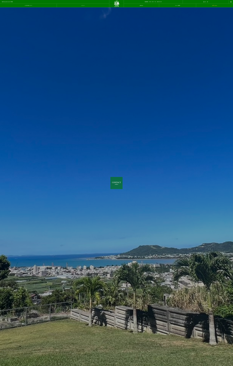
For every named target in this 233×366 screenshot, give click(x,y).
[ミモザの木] (116, 3)
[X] (206, 2)
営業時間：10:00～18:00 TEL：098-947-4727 (153, 1)
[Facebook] (207, 2)
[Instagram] (204, 2)
